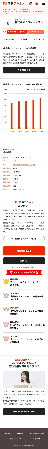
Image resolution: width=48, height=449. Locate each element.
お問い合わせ (35, 439)
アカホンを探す (23, 9)
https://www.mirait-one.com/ (24, 164)
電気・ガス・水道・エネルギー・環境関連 (16, 12)
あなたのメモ (39, 39)
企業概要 (24, 39)
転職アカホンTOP (9, 9)
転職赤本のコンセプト (16, 439)
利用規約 (20, 433)
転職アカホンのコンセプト (26, 238)
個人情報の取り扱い (37, 433)
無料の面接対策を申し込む (24, 411)
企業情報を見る (24, 70)
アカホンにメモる (36, 32)
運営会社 (7, 433)
